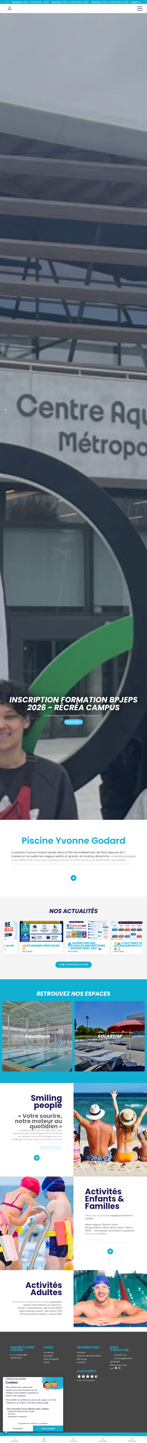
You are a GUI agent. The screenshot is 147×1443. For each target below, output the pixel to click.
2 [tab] (4, 724)
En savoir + (73, 722)
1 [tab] (4, 721)
